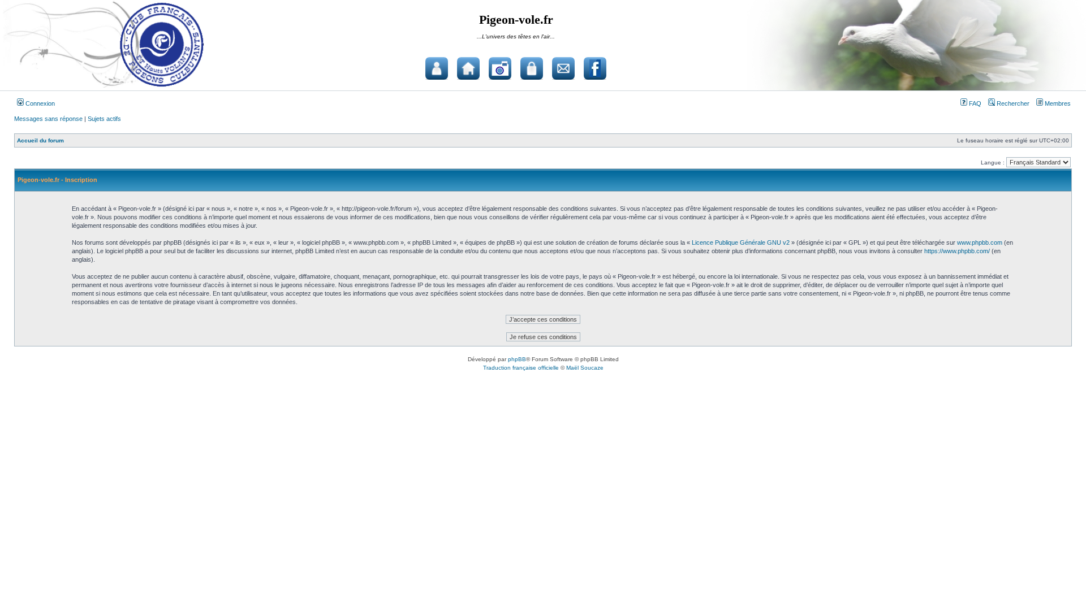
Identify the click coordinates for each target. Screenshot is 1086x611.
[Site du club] (468, 68)
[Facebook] (595, 68)
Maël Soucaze (585, 368)
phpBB (517, 359)
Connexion (39, 103)
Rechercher (1012, 103)
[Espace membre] (532, 68)
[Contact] (563, 68)
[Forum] (437, 68)
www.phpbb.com (979, 242)
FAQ (974, 103)
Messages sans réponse (48, 118)
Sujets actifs (104, 118)
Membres (1057, 103)
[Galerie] (500, 68)
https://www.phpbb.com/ (957, 251)
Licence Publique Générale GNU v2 (741, 242)
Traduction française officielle (521, 368)
